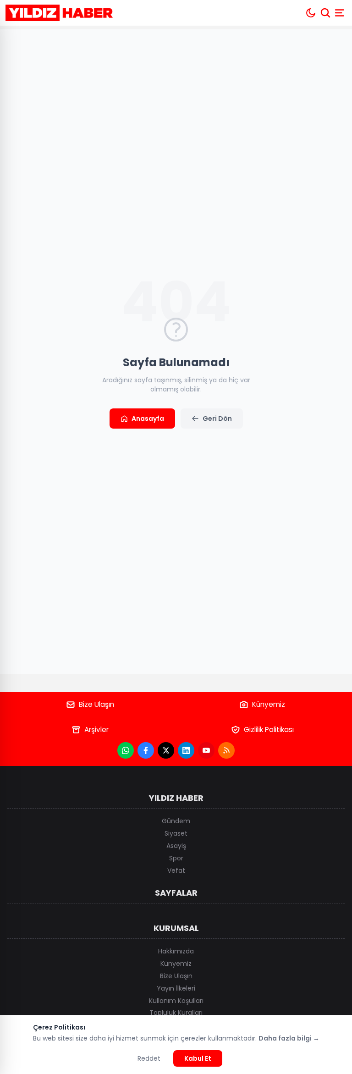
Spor (176, 858)
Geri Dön (217, 418)
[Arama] (325, 12)
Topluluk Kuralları (176, 1012)
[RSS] (226, 750)
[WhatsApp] (125, 750)
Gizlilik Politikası (269, 729)
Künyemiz (268, 704)
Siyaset (176, 833)
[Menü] (340, 13)
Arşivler (96, 729)
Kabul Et (197, 1058)
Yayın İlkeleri (176, 988)
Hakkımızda (176, 951)
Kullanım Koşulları (176, 1000)
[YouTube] (206, 750)
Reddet (149, 1058)
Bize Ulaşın (96, 704)
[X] (166, 750)
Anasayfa (148, 418)
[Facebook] (146, 750)
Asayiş (176, 845)
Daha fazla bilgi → (288, 1038)
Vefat (176, 870)
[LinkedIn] (186, 750)
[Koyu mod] (310, 12)
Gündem (176, 821)
